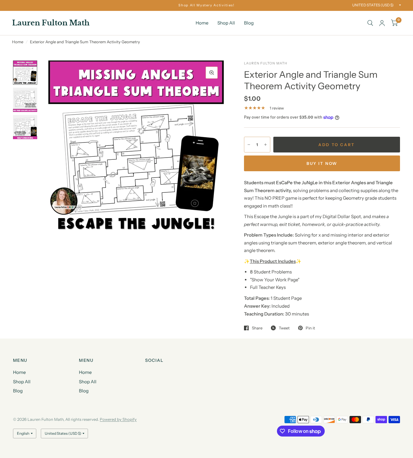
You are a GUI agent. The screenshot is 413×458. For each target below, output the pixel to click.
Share (257, 328)
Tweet (284, 328)
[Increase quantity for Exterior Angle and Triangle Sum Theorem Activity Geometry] (265, 144)
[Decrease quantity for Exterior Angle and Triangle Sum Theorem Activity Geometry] (248, 144)
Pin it (310, 328)
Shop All (226, 23)
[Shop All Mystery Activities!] (206, 5)
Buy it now (322, 163)
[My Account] (382, 23)
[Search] (370, 23)
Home (202, 23)
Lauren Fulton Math (50, 23)
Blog (249, 23)
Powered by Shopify (118, 419)
